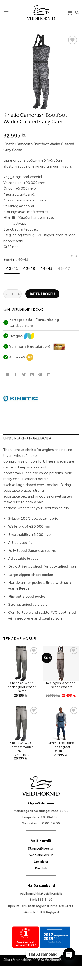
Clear (75, 256)
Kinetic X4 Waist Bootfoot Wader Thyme (21, 747)
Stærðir (9, 260)
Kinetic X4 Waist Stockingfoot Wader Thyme (21, 687)
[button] (6, 12)
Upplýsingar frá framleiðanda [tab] (27, 438)
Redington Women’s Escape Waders (61, 685)
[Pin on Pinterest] (40, 375)
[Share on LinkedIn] (48, 375)
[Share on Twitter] (24, 375)
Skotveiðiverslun (41, 855)
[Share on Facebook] (16, 375)
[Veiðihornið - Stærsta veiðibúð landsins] (41, 12)
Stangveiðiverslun (41, 849)
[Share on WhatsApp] (7, 375)
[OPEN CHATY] (69, 954)
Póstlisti (41, 868)
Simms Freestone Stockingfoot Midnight (61, 747)
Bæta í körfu (42, 294)
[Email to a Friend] (32, 375)
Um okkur (41, 862)
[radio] (12, 268)
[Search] (77, 12)
